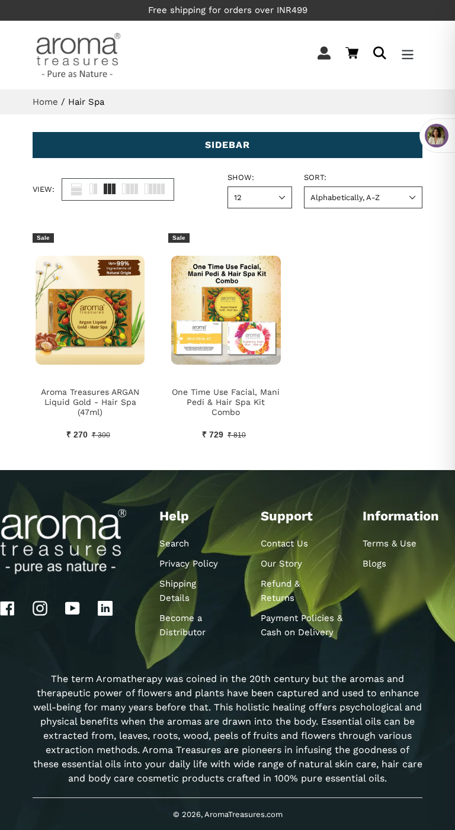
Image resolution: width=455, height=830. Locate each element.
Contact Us (284, 543)
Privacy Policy (188, 563)
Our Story (281, 563)
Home (45, 101)
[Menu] (408, 54)
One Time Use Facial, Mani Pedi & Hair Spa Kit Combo (226, 402)
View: (44, 189)
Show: (241, 177)
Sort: (315, 177)
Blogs (374, 563)
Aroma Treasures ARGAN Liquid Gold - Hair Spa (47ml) (90, 402)
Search (174, 543)
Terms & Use (389, 543)
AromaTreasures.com (243, 814)
